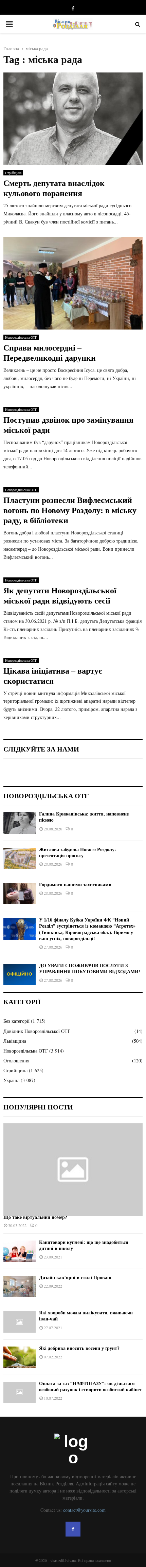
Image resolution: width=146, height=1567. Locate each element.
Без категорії (16, 1021)
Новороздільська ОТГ (21, 337)
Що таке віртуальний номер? (35, 1217)
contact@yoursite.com (84, 1510)
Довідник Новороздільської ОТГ (36, 1031)
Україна (11, 1080)
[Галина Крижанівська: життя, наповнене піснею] (19, 822)
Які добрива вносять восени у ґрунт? (79, 1348)
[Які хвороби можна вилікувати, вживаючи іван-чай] (19, 1321)
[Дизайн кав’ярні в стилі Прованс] (19, 1286)
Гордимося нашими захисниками (75, 884)
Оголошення (16, 1060)
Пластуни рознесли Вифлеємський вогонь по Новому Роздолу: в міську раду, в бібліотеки (69, 510)
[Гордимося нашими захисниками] (19, 893)
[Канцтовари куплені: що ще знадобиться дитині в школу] (19, 1251)
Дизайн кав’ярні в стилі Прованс (75, 1277)
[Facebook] (73, 1529)
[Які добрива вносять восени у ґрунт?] (19, 1357)
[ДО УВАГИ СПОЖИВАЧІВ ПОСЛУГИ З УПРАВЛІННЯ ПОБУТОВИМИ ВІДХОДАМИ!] (19, 974)
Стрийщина (13, 172)
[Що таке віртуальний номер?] (73, 1169)
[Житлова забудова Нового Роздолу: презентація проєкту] (19, 858)
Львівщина (14, 1041)
